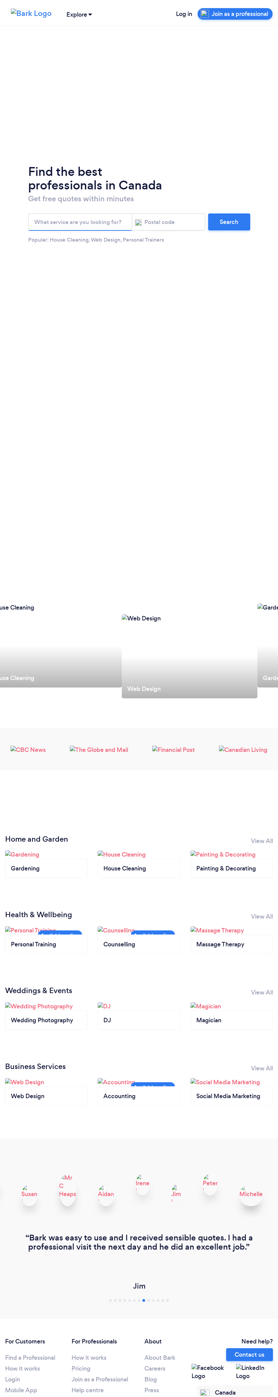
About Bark (159, 1358)
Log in (184, 14)
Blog (150, 1379)
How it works (22, 1368)
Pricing (81, 1368)
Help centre (88, 1390)
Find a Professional (30, 1358)
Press (151, 1390)
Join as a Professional (100, 1379)
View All (262, 841)
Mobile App (21, 1390)
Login (12, 1379)
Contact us (249, 1355)
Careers (154, 1368)
